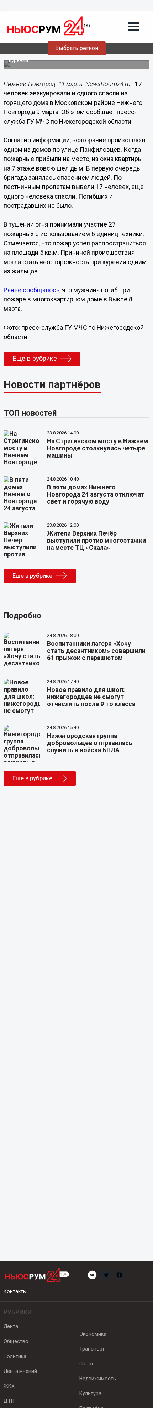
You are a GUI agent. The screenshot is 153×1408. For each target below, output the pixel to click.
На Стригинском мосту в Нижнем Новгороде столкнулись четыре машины (97, 448)
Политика (15, 1356)
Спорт (86, 1364)
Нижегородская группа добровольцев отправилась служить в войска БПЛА (89, 743)
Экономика (92, 1334)
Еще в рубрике (34, 358)
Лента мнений (20, 1371)
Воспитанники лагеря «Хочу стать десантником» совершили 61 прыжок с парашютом (96, 650)
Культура (90, 1393)
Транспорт (92, 1349)
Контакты (15, 1291)
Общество (16, 1341)
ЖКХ (9, 1386)
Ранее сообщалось (31, 290)
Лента (11, 1326)
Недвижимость (97, 1378)
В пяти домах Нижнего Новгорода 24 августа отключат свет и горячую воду (95, 494)
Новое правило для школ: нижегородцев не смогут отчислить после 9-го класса (91, 697)
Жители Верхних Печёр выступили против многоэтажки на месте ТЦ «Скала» (96, 540)
